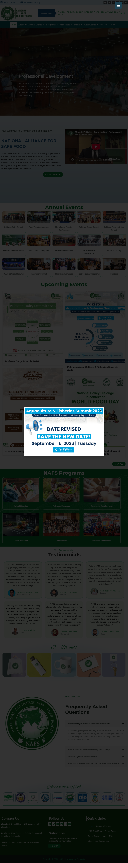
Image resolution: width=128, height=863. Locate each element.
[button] (101, 410)
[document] (64, 431)
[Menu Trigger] (118, 5)
